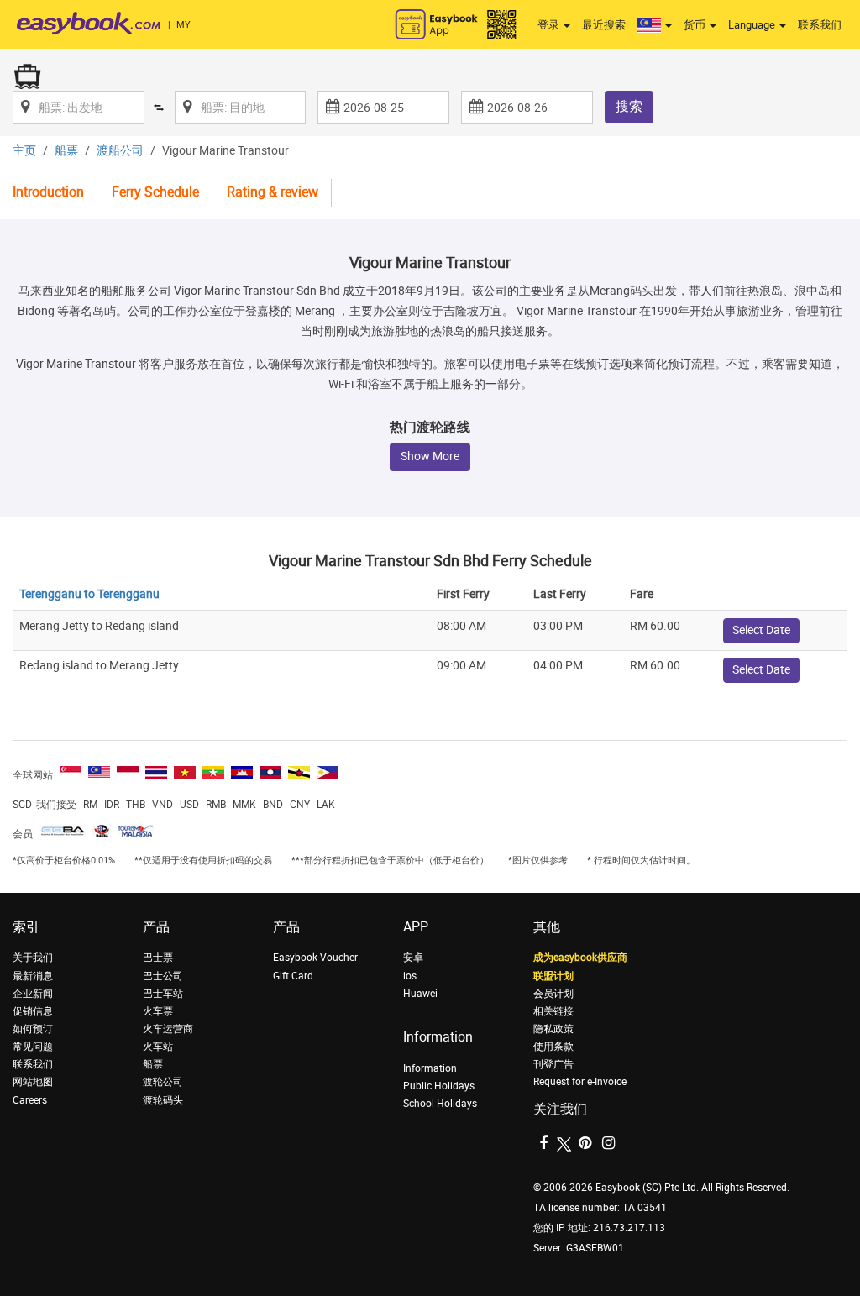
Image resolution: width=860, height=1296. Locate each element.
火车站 (158, 1046)
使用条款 (553, 1046)
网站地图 (33, 1082)
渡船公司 (120, 151)
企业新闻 (33, 994)
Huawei (420, 994)
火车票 (158, 1011)
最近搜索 (604, 24)
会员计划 (553, 994)
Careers (30, 1100)
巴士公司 (163, 976)
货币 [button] (696, 24)
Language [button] (753, 24)
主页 (24, 151)
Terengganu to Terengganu (89, 594)
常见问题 (33, 1046)
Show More (430, 456)
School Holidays (440, 1104)
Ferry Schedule (155, 192)
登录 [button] (550, 24)
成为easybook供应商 (580, 957)
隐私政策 (553, 1029)
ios (410, 976)
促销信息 (33, 1011)
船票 (66, 151)
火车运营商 (168, 1029)
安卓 (413, 957)
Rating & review (272, 192)
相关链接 (553, 1011)
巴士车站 (163, 994)
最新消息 (33, 976)
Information (430, 1068)
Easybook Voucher (315, 957)
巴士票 (158, 957)
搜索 (629, 106)
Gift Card (293, 976)
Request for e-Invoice (580, 1082)
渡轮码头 (163, 1100)
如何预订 (33, 1029)
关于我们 (33, 957)
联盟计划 (553, 976)
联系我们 (820, 24)
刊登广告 (553, 1064)
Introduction (48, 192)
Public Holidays (439, 1086)
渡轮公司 (163, 1082)
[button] (655, 25)
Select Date (761, 630)
